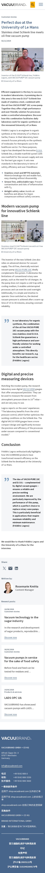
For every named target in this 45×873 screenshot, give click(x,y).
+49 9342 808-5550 (22, 777)
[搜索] (32, 5)
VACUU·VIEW (29, 389)
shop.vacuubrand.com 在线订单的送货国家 (21, 805)
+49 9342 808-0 (20, 773)
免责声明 (22, 853)
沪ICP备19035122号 (22, 862)
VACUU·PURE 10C (23, 269)
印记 (22, 848)
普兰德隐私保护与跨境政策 (22, 843)
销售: (3, 777)
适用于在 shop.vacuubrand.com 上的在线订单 (22, 798)
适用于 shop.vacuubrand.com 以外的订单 (21, 791)
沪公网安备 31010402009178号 (22, 866)
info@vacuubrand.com (11, 765)
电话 (3, 773)
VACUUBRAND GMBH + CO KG (15, 815)
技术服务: (6, 781)
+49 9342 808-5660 (22, 781)
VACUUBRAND (22, 839)
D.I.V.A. (39, 150)
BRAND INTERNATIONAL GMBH (16, 820)
